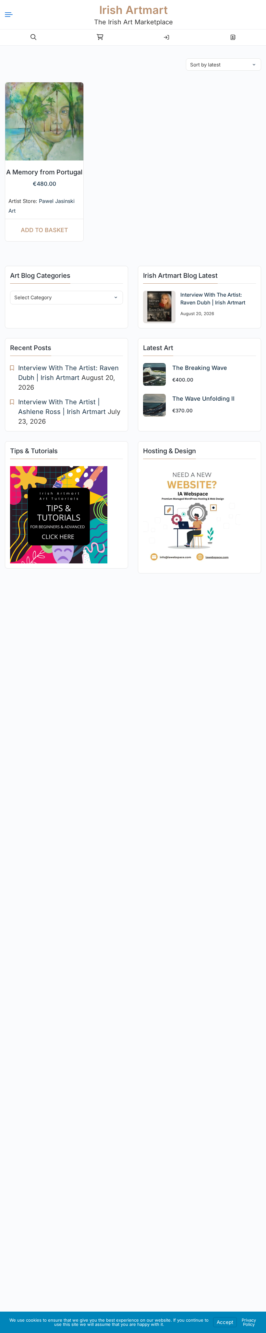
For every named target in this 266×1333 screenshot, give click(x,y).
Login (166, 34)
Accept (225, 1322)
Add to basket (44, 230)
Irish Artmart (133, 10)
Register (233, 34)
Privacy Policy (249, 1322)
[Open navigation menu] (11, 14)
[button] (33, 37)
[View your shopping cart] (99, 37)
